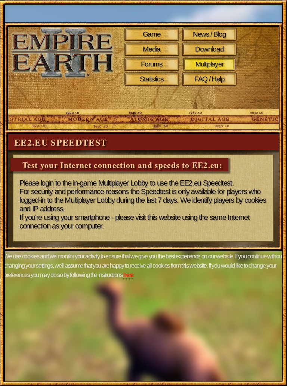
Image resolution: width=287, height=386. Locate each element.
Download (209, 49)
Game (152, 34)
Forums (152, 64)
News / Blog (209, 34)
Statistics (152, 79)
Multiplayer (209, 64)
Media (151, 49)
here (128, 275)
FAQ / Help (209, 79)
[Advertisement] (79, 98)
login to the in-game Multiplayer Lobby (94, 183)
